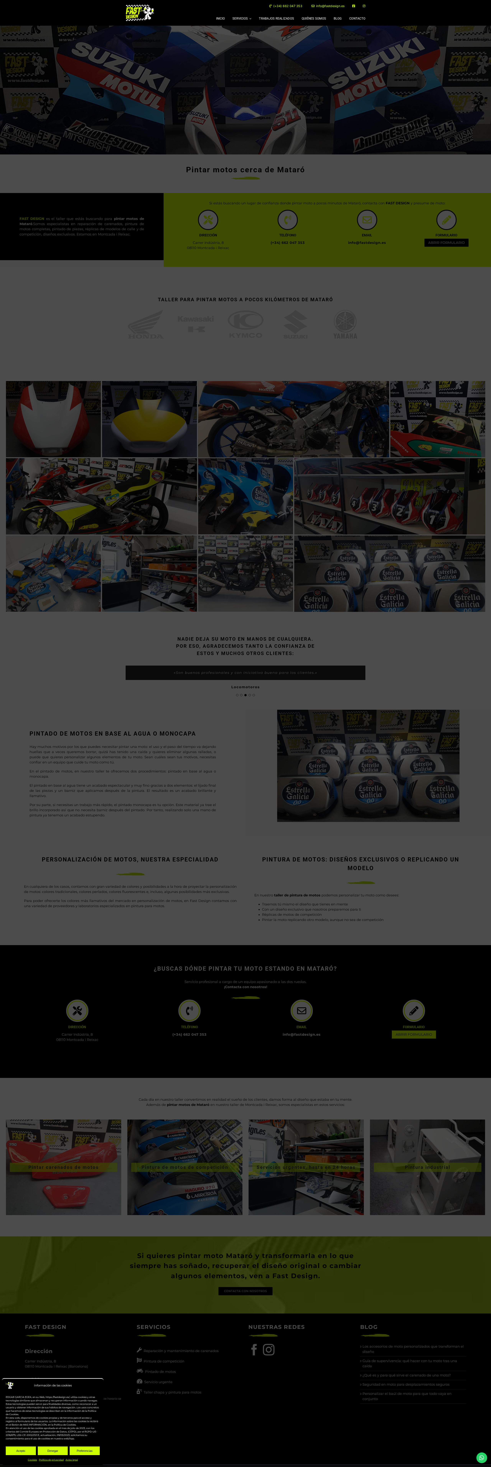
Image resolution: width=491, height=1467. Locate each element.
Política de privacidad (51, 1459)
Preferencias (85, 1450)
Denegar (52, 1450)
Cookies (32, 1459)
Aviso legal (72, 1459)
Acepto (20, 1450)
